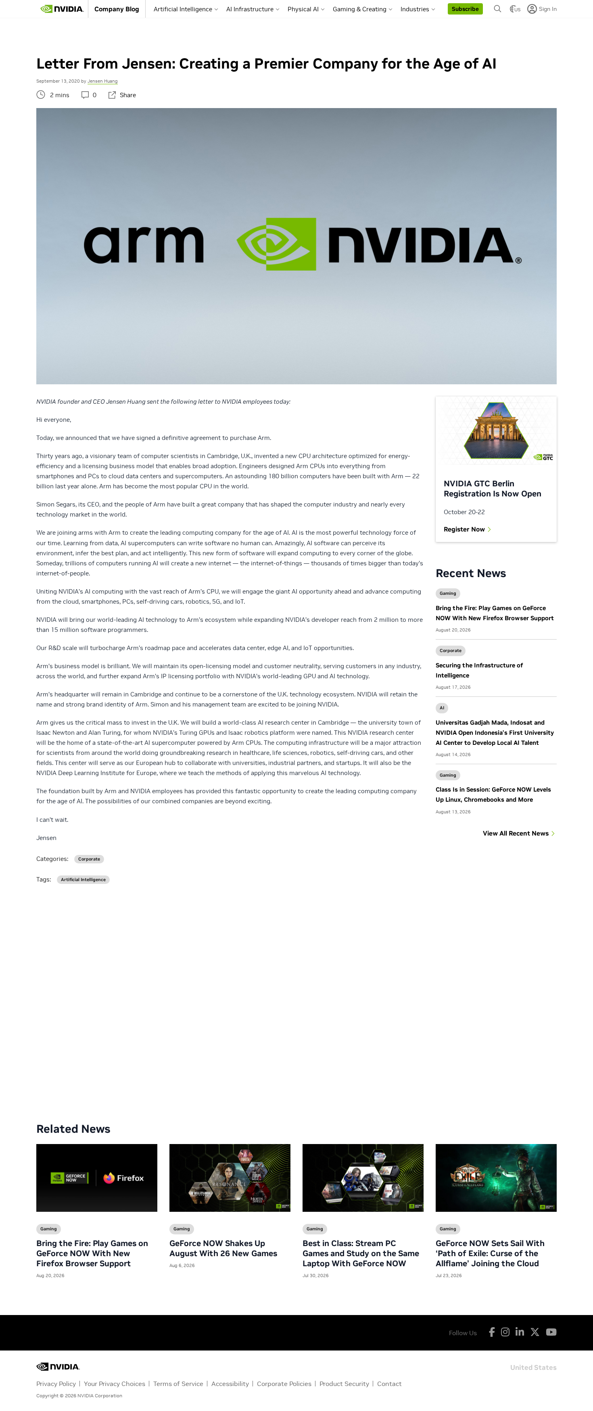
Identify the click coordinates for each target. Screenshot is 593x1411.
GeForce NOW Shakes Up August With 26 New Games (223, 1248)
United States (533, 1367)
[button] (465, 9)
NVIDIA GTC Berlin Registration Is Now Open (492, 488)
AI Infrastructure (250, 9)
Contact (389, 1384)
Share (128, 95)
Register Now (464, 529)
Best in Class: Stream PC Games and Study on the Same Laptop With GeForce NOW (361, 1253)
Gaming (448, 593)
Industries (415, 9)
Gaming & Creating (359, 9)
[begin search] (498, 9)
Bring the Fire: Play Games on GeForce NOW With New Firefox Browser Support (92, 1253)
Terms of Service (178, 1384)
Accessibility (230, 1384)
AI (442, 708)
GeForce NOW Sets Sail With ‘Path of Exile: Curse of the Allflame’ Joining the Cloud (490, 1253)
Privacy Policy (56, 1384)
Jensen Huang (103, 81)
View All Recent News (516, 833)
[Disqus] (296, 997)
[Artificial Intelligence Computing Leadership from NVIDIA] (62, 9)
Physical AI (303, 9)
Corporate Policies (284, 1384)
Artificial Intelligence (183, 9)
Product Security (344, 1384)
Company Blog (116, 9)
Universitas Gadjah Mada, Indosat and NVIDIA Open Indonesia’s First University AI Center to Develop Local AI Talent (495, 732)
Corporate (450, 650)
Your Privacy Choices (114, 1384)
